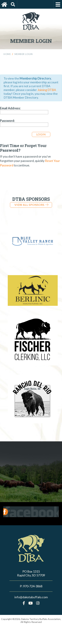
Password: (7, 121)
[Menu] (57, 4)
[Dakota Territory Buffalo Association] (4, 4)
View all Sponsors (29, 204)
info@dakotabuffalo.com (31, 597)
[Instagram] (37, 603)
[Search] (13, 4)
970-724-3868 (32, 586)
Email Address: (10, 108)
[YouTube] (30, 603)
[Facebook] (24, 603)
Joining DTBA (46, 90)
